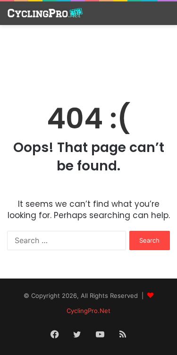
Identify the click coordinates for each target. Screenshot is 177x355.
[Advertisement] (88, 58)
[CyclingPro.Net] (45, 13)
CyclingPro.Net (88, 310)
